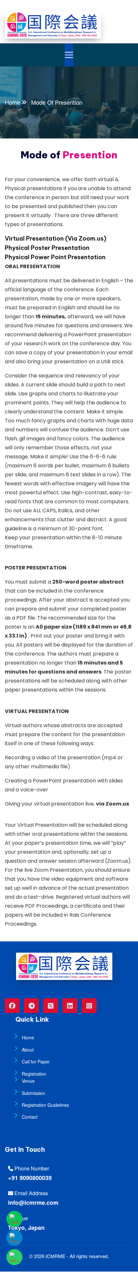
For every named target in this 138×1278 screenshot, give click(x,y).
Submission (33, 1093)
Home (12, 102)
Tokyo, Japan (26, 1227)
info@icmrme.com (33, 1202)
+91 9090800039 (30, 1178)
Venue (28, 1081)
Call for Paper (36, 1061)
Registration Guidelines (45, 1105)
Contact (30, 1117)
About (28, 1049)
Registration (34, 1074)
